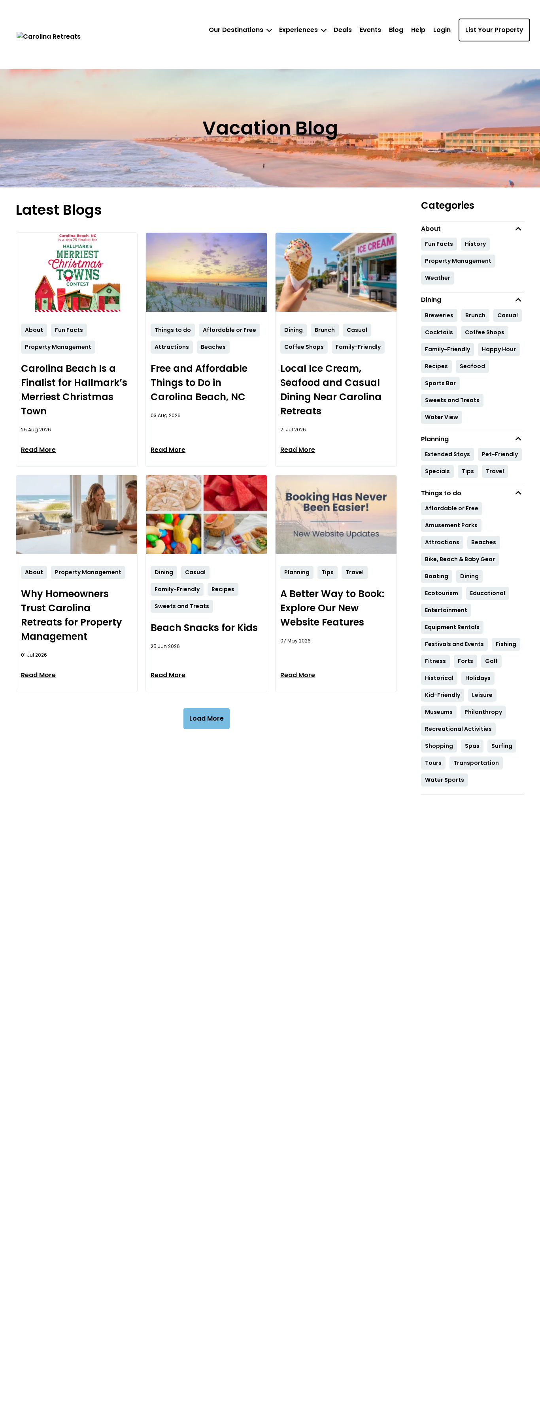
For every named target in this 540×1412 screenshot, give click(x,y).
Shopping (439, 746)
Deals (343, 29)
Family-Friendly (447, 349)
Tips (468, 471)
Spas (472, 746)
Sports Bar (440, 383)
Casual (507, 315)
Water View (441, 417)
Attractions (442, 542)
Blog (396, 29)
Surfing (501, 746)
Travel (495, 471)
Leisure (482, 695)
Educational (487, 593)
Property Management (458, 261)
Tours (433, 763)
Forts (465, 661)
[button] (473, 229)
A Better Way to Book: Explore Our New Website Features (332, 608)
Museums (439, 712)
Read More (38, 449)
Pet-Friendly (500, 454)
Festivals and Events (454, 644)
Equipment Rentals (452, 627)
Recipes (436, 366)
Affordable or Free (451, 508)
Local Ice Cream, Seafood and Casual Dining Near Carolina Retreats (330, 390)
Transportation (476, 763)
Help (418, 29)
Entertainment (446, 610)
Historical (439, 678)
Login (442, 29)
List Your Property (494, 29)
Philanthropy (483, 712)
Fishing (506, 644)
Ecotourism (441, 593)
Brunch (475, 315)
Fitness (435, 661)
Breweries (439, 315)
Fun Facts (439, 244)
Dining (469, 576)
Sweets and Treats (452, 400)
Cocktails (439, 332)
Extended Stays (447, 454)
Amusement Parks (451, 525)
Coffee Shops (484, 332)
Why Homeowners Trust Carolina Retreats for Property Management (71, 615)
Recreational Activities (458, 729)
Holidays (478, 678)
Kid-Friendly (442, 695)
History (475, 244)
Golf (491, 661)
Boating (436, 576)
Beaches (483, 542)
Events (370, 29)
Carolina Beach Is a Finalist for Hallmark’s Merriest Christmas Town (74, 390)
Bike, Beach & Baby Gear (460, 559)
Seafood (472, 366)
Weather (437, 278)
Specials (437, 471)
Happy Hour (499, 349)
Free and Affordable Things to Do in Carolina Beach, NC (199, 382)
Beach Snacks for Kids (204, 627)
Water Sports (444, 780)
